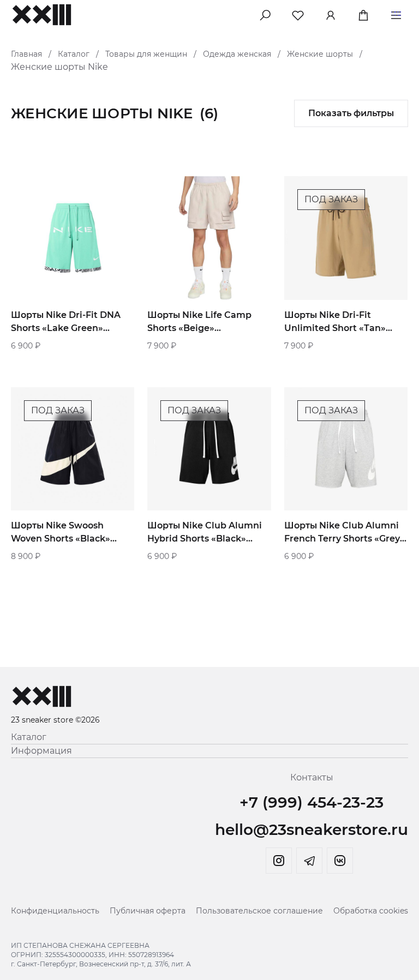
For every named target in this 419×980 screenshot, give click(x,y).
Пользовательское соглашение (259, 911)
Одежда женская (237, 54)
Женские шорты (320, 54)
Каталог (73, 54)
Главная (26, 54)
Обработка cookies (370, 911)
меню (396, 13)
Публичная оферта (147, 911)
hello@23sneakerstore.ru (311, 829)
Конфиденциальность (55, 911)
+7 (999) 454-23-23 (312, 802)
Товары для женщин (146, 54)
